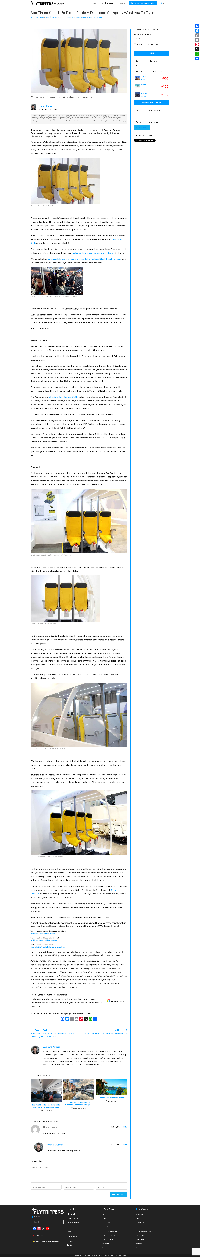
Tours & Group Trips (108, 1227)
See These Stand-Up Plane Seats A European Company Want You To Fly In (74, 17)
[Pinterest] (197, 44)
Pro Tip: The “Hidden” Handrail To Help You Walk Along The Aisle (46, 1106)
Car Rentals (106, 1222)
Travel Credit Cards (108, 1235)
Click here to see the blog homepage (44, 940)
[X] (85, 1019)
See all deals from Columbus (151, 102)
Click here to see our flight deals (43, 933)
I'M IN (152, 53)
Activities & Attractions (109, 1231)
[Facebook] (62, 1019)
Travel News (71, 1231)
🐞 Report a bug (37, 1236)
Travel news (70, 97)
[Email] (197, 40)
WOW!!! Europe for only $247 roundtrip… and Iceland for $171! (78, 1103)
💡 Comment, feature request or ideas (45, 1242)
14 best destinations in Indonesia (111, 1098)
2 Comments (86, 97)
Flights (104, 1214)
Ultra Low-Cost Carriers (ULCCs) (64, 397)
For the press (140, 1235)
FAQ (137, 1218)
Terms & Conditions (96, 1255)
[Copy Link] (72, 1019)
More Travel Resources (109, 1248)
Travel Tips (70, 1227)
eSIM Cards (105, 1244)
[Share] (197, 58)
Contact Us (140, 1248)
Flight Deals (71, 1214)
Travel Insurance (107, 1239)
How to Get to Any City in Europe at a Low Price (48, 947)
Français (70, 1241)
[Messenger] (197, 30)
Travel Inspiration (73, 1222)
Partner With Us (142, 1239)
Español (69, 1245)
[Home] (31, 17)
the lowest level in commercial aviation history (93, 253)
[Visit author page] (35, 1050)
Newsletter (140, 1222)
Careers (139, 1244)
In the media (140, 1227)
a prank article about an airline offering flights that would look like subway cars (84, 259)
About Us (139, 1214)
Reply (125, 1127)
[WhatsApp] (197, 54)
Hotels (104, 1218)
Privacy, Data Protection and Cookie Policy (114, 1255)
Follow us (143, 127)
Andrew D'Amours (51, 1047)
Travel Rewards (72, 1218)
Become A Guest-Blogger (145, 1231)
